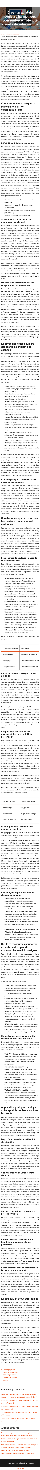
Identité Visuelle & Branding (11, 34)
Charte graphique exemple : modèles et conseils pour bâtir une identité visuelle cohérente (10, 1375)
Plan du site (20, 1469)
